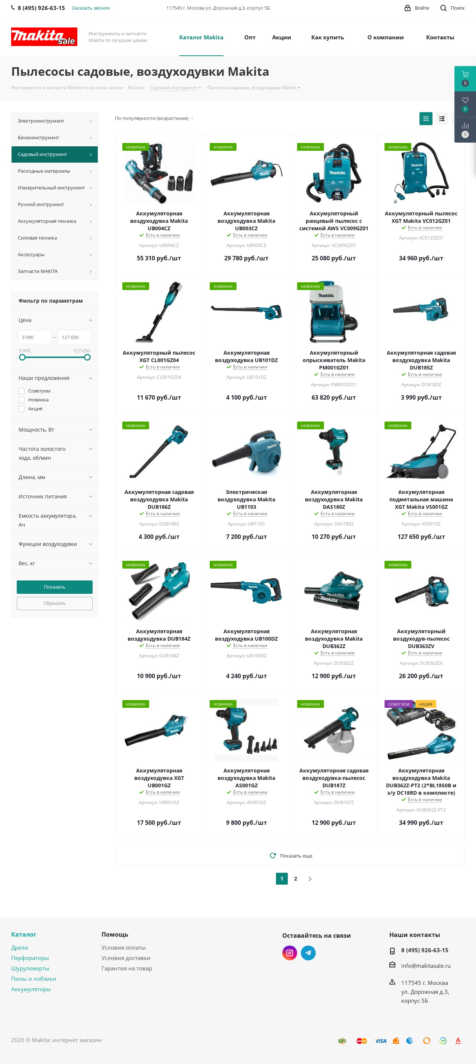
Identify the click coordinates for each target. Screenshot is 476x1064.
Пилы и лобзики (34, 978)
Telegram (308, 953)
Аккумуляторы (31, 989)
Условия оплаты (124, 947)
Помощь (115, 934)
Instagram (289, 953)
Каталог (23, 934)
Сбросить (55, 603)
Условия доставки (126, 957)
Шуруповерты (30, 968)
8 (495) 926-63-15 (424, 950)
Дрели (19, 947)
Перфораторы (30, 957)
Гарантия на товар (127, 968)
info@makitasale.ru (426, 965)
